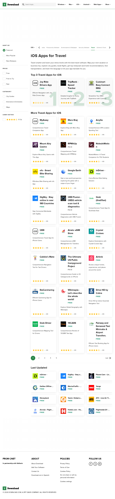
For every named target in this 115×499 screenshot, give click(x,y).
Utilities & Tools (101, 47)
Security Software (84, 47)
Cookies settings (66, 481)
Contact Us (35, 471)
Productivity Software (52, 47)
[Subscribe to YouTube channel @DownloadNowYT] (100, 464)
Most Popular (10, 56)
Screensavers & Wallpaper (69, 47)
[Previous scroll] (39, 47)
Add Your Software (37, 467)
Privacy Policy (65, 464)
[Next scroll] (109, 47)
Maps (8, 107)
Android (86, 4)
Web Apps (97, 4)
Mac (70, 4)
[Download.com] (11, 4)
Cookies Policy (65, 471)
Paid (7, 84)
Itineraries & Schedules (14, 102)
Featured (9, 50)
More (107, 4)
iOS (77, 4)
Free (8, 73)
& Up (20, 119)
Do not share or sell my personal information (68, 476)
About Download (37, 464)
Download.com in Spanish (40, 475)
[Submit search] (23, 4)
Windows (61, 4)
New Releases (11, 61)
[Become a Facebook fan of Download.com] (91, 464)
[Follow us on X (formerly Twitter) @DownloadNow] (95, 464)
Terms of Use (64, 467)
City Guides (10, 96)
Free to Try (10, 79)
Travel (93, 47)
